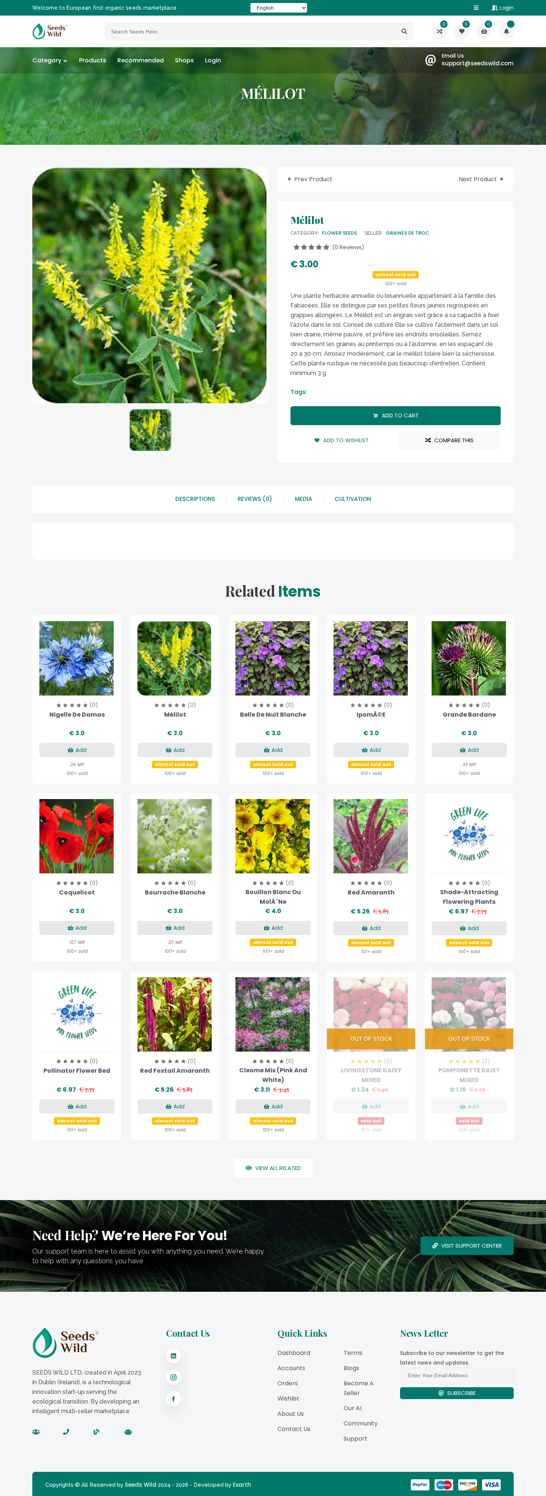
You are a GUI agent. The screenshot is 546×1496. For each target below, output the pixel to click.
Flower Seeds (339, 233)
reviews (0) (255, 499)
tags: (298, 392)
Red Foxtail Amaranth (175, 1070)
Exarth (242, 1485)
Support (355, 1438)
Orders (287, 1383)
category (46, 60)
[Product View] (86, 688)
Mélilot (175, 714)
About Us (290, 1413)
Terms (353, 1353)
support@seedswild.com (478, 63)
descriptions (195, 499)
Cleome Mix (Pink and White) (273, 1075)
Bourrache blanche (175, 892)
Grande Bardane (469, 714)
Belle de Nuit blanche (273, 714)
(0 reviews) (347, 247)
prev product (313, 179)
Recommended (140, 60)
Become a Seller (359, 1388)
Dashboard (293, 1353)
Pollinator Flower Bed (76, 1070)
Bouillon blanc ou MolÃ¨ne (273, 897)
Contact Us (294, 1429)
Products (92, 60)
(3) (486, 1061)
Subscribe (461, 1393)
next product (478, 179)
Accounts (291, 1368)
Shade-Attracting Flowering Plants (469, 897)
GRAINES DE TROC (407, 233)
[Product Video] (67, 688)
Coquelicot (77, 892)
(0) (94, 705)
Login (506, 8)
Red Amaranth (371, 892)
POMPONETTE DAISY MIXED (469, 1075)
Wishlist (288, 1398)
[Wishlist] (506, 31)
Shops (184, 60)
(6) (388, 1061)
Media (303, 499)
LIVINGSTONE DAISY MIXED (371, 1075)
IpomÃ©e (371, 714)
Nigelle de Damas (77, 714)
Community (361, 1423)
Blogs (351, 1368)
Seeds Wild (140, 1485)
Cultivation (353, 499)
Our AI (352, 1408)
